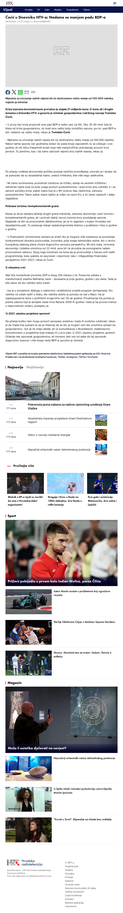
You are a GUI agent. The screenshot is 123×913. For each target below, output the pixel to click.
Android (105, 353)
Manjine (58, 9)
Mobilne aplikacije (74, 902)
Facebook (51, 357)
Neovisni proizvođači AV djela (80, 888)
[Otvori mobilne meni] (115, 3)
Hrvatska (29, 9)
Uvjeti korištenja (73, 895)
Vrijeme (86, 9)
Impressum (71, 906)
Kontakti (69, 899)
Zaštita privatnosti (74, 891)
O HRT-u (69, 862)
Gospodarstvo (72, 9)
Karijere (69, 870)
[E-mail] (26, 92)
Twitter (61, 357)
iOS (98, 353)
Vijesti (7, 10)
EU (38, 9)
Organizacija (71, 866)
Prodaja (69, 877)
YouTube (92, 357)
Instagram (72, 357)
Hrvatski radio (72, 884)
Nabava (69, 880)
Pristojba (69, 873)
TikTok (82, 357)
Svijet (47, 9)
